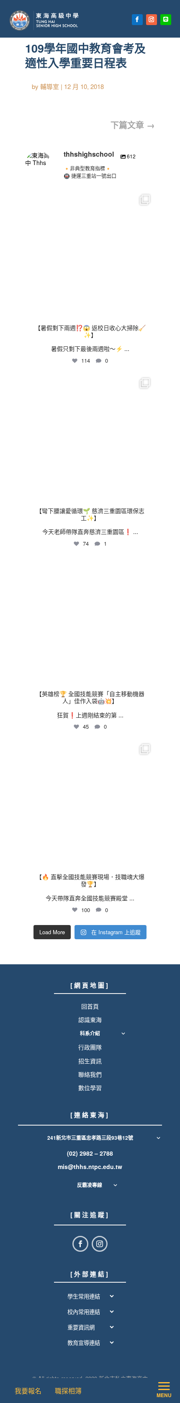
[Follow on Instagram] (151, 19)
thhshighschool (88, 197)
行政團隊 (90, 1047)
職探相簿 (68, 1390)
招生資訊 (90, 1061)
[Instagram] (146, 309)
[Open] (90, 254)
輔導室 (49, 86)
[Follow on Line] (165, 19)
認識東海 (90, 1019)
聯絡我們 (90, 1074)
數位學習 (90, 1087)
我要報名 (30, 1390)
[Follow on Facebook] (137, 19)
